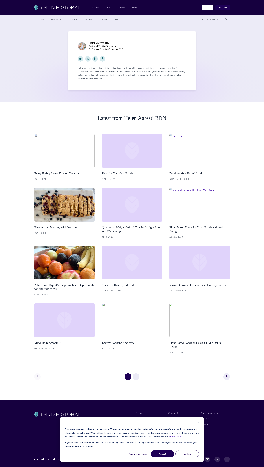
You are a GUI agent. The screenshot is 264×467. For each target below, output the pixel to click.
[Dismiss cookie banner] (198, 423)
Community (174, 413)
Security (205, 418)
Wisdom (73, 19)
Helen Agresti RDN (100, 42)
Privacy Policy (175, 436)
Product (95, 7)
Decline (187, 453)
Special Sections (208, 19)
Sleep (117, 19)
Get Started (222, 7)
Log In (207, 7)
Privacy (204, 424)
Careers (121, 7)
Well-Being (56, 19)
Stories (108, 7)
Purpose (103, 19)
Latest (41, 19)
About (134, 7)
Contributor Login (209, 413)
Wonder (88, 19)
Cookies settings (138, 453)
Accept (162, 453)
